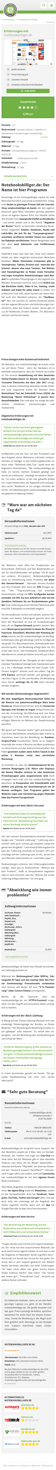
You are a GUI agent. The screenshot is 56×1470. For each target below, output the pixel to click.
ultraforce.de (28, 1429)
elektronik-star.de (30, 1441)
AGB (5, 1465)
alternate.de (27, 1404)
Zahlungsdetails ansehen (16, 956)
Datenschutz (47, 1465)
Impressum (13, 1465)
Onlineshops (9, 19)
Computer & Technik (28, 19)
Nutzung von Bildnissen (30, 1465)
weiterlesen (11, 1383)
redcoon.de (27, 1417)
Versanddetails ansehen (15, 545)
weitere (44, 137)
